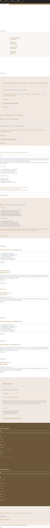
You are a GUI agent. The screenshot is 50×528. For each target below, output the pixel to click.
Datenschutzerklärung (23, 525)
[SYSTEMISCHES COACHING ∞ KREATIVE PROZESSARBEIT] (12, 1)
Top (0, 527)
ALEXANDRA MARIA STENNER (10, 103)
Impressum (15, 525)
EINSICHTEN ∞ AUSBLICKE (11, 249)
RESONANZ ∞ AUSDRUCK (10, 344)
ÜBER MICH (7, 383)
